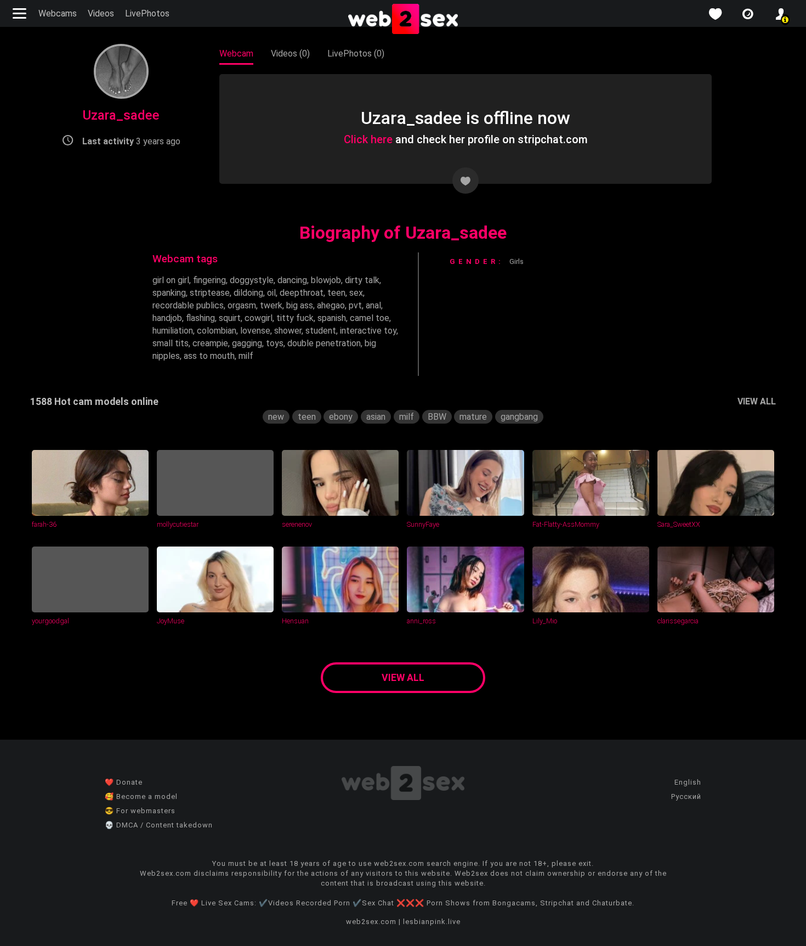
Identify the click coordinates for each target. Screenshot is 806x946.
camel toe (369, 318)
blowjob (326, 280)
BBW (437, 417)
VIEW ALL (756, 401)
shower (288, 330)
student (320, 330)
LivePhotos (147, 13)
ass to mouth (209, 356)
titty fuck (295, 318)
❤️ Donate (124, 782)
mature (473, 417)
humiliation (172, 330)
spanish (331, 318)
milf (246, 356)
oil (271, 293)
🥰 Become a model (141, 796)
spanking (169, 293)
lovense (255, 330)
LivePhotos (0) (355, 53)
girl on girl (170, 280)
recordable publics (188, 305)
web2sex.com (371, 921)
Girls (516, 261)
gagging (247, 343)
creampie (210, 343)
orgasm (242, 305)
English (687, 782)
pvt (355, 305)
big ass (299, 305)
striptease (210, 293)
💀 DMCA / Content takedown (159, 825)
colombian (216, 330)
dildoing (248, 293)
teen (336, 293)
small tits (170, 343)
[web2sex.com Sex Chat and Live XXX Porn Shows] (403, 20)
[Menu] (21, 13)
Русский (686, 796)
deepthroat (301, 293)
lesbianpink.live (432, 921)
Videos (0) (290, 53)
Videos (101, 13)
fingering (209, 280)
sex (356, 293)
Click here (368, 139)
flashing (200, 318)
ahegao (331, 305)
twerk (271, 305)
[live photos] (747, 14)
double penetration (324, 343)
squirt (230, 318)
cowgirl (259, 318)
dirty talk (362, 280)
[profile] (780, 14)
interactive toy (368, 330)
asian (375, 417)
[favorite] (715, 14)
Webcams (57, 13)
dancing (292, 280)
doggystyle (252, 280)
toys (274, 343)
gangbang (519, 417)
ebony (341, 417)
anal (373, 305)
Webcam (236, 53)
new (276, 417)
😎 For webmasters (140, 811)
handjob (167, 318)
